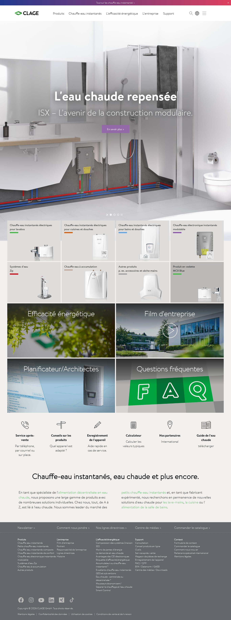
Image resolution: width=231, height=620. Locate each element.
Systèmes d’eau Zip (27, 563)
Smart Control (103, 590)
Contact (178, 539)
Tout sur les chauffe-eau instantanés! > (115, 2)
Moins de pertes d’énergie (109, 549)
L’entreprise (150, 13)
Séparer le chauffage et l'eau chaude (114, 587)
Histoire (61, 556)
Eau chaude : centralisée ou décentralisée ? (109, 578)
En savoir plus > (115, 129)
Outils (138, 549)
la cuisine (191, 502)
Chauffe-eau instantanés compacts (35, 549)
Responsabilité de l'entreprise (71, 549)
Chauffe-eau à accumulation (32, 566)
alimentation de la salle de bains (144, 507)
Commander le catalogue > (192, 527)
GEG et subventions (106, 573)
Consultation (141, 543)
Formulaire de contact (185, 543)
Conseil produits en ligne (147, 546)
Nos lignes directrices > (111, 527)
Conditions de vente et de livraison (114, 614)
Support (168, 13)
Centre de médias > (148, 527)
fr (197, 13)
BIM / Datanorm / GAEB (147, 566)
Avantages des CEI (112, 556)
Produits (58, 13)
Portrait (61, 546)
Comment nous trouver (186, 549)
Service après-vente (145, 553)
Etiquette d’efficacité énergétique (113, 559)
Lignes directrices (66, 553)
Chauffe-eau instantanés (85, 13)
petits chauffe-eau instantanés (143, 492)
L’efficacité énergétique (122, 13)
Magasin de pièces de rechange (151, 556)
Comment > (73, 527)
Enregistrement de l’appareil (149, 559)
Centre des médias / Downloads (151, 570)
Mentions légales (182, 556)
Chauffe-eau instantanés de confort (36, 553)
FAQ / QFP (140, 563)
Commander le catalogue (187, 546)
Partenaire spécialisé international (191, 553)
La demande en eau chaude (109, 553)
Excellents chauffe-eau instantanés (113, 570)
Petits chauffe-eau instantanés (33, 546)
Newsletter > (26, 527)
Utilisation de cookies (82, 614)
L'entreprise (62, 539)
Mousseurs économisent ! (109, 583)
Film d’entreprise (65, 543)
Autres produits (25, 570)
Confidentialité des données (53, 614)
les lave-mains (173, 502)
